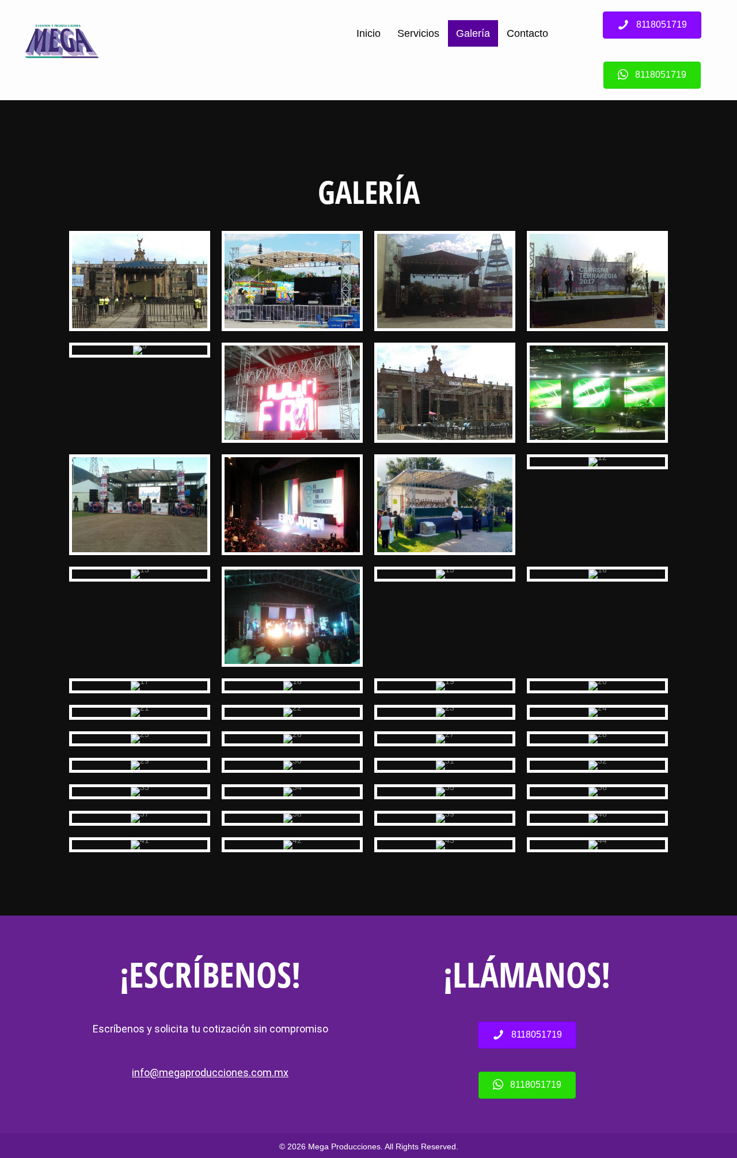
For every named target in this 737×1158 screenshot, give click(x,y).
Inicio (368, 33)
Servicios (418, 33)
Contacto (527, 33)
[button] (652, 25)
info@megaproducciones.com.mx (210, 1072)
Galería (473, 33)
